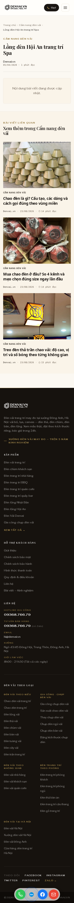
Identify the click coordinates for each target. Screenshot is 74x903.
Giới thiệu (10, 550)
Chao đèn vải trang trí (17, 701)
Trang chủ (9, 25)
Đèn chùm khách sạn (18, 469)
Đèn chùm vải (12, 727)
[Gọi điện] (20, 894)
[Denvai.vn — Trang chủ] (16, 8)
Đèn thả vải (11, 721)
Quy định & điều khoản (19, 577)
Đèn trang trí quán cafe (19, 489)
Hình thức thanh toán (18, 570)
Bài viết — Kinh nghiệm (18, 590)
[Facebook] (43, 894)
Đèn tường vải (12, 741)
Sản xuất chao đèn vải (54, 710)
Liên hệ (8, 584)
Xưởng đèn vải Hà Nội (17, 835)
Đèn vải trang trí (14, 462)
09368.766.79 (17, 615)
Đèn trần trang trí (14, 754)
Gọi (53, 7)
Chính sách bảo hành (18, 564)
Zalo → (51, 880)
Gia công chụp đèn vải (19, 522)
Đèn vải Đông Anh (15, 841)
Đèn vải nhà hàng (15, 775)
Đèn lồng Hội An (15, 509)
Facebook (33, 875)
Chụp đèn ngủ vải (51, 724)
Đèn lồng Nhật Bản (16, 502)
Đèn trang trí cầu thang (54, 804)
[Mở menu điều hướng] (65, 8)
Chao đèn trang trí (15, 707)
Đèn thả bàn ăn (49, 797)
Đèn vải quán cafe (15, 788)
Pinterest (31, 880)
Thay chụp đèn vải (51, 717)
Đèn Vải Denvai (14, 515)
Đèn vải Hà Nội (13, 828)
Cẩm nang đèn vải (30, 25)
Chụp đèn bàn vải (51, 730)
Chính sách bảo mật (17, 557)
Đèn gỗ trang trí (50, 811)
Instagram (55, 875)
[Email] (54, 894)
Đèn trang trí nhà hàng (18, 475)
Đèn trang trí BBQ (16, 482)
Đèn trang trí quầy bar (18, 495)
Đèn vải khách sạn (15, 781)
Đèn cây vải (11, 747)
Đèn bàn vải (11, 734)
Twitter (11, 880)
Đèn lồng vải (12, 714)
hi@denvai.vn (12, 636)
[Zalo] (32, 894)
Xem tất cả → (14, 529)
